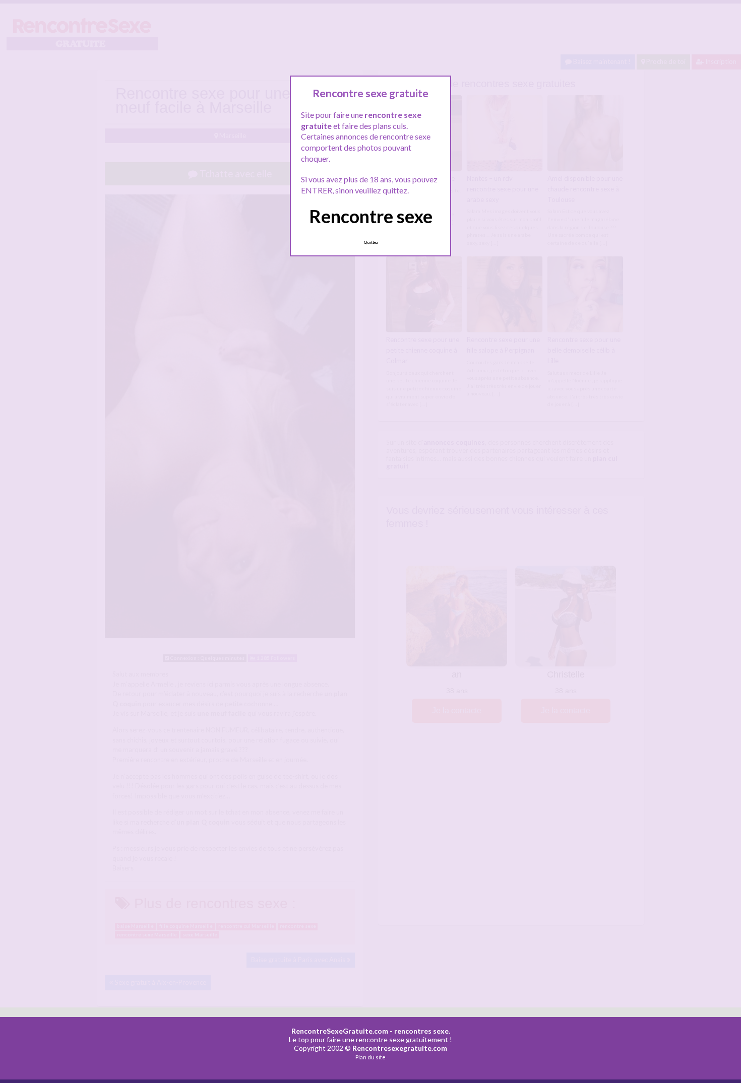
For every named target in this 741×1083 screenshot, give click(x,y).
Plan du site (370, 1057)
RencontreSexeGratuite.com (339, 1031)
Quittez (370, 242)
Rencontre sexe (371, 216)
